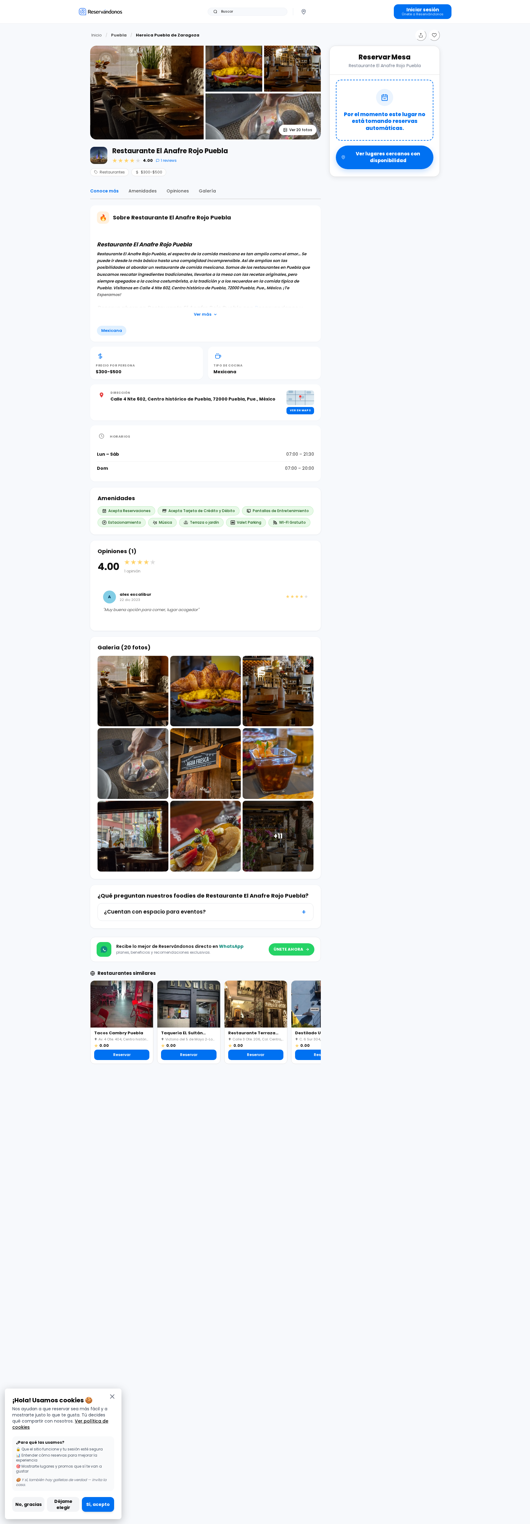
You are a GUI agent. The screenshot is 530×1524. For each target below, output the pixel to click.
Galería (207, 191)
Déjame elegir (63, 1504)
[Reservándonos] (100, 11)
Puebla (119, 35)
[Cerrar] (112, 1396)
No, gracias (28, 1504)
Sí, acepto (98, 1504)
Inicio (96, 35)
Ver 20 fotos (300, 129)
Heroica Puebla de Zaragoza (167, 35)
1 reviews (169, 160)
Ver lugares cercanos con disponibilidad (388, 157)
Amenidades (143, 191)
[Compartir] (420, 35)
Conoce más (104, 191)
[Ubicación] (304, 12)
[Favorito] (434, 35)
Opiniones (178, 191)
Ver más (202, 314)
